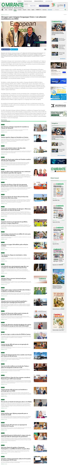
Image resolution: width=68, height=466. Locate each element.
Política (2, 14)
